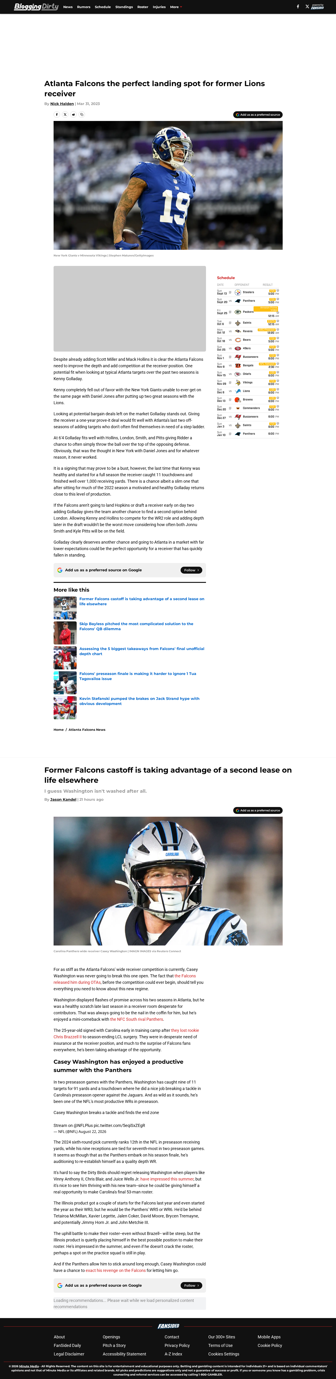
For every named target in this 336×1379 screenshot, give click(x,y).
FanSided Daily (67, 1345)
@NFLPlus (83, 1125)
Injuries (159, 7)
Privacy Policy (177, 1345)
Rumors (83, 7)
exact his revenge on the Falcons (116, 1270)
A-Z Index (173, 1354)
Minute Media (29, 1366)
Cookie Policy (270, 1345)
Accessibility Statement (124, 1354)
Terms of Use (220, 1345)
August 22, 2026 (92, 1131)
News (68, 7)
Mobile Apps (269, 1336)
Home (59, 730)
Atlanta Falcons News (87, 730)
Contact (172, 1336)
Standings (124, 7)
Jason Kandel (63, 799)
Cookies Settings (223, 1354)
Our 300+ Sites (221, 1336)
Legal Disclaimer (69, 1354)
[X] (307, 6)
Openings (111, 1336)
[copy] (82, 114)
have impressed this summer (167, 1179)
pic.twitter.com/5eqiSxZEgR (119, 1125)
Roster (142, 7)
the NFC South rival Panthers (136, 1019)
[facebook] (298, 6)
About (59, 1336)
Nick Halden (62, 104)
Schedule (103, 7)
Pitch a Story (114, 1345)
